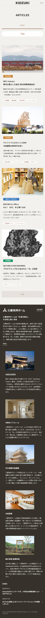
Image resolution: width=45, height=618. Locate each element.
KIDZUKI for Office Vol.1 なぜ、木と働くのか (14, 205)
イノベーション (31, 100)
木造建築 (6, 100)
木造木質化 (22, 100)
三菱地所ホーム (8, 223)
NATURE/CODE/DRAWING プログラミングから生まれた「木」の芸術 (20, 267)
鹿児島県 (14, 100)
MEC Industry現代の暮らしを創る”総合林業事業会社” (19, 83)
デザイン (33, 162)
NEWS (4, 584)
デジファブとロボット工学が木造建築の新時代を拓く (15, 144)
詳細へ (5, 344)
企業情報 (40, 309)
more (22, 294)
